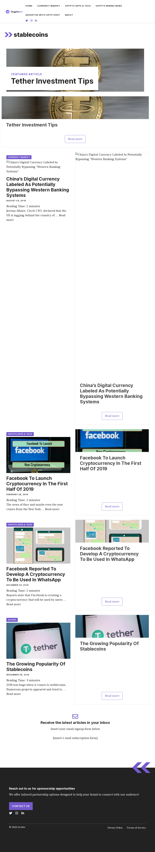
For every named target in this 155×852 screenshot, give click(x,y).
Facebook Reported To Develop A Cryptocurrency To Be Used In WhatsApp (35, 574)
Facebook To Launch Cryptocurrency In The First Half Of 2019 (37, 483)
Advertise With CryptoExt (43, 15)
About (69, 15)
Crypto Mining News (109, 6)
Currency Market (48, 6)
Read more (75, 139)
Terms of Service (136, 827)
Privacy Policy (115, 827)
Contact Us (21, 806)
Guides (12, 620)
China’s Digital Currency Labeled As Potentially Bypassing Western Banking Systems (37, 187)
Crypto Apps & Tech (78, 6)
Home (29, 6)
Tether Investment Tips (52, 80)
